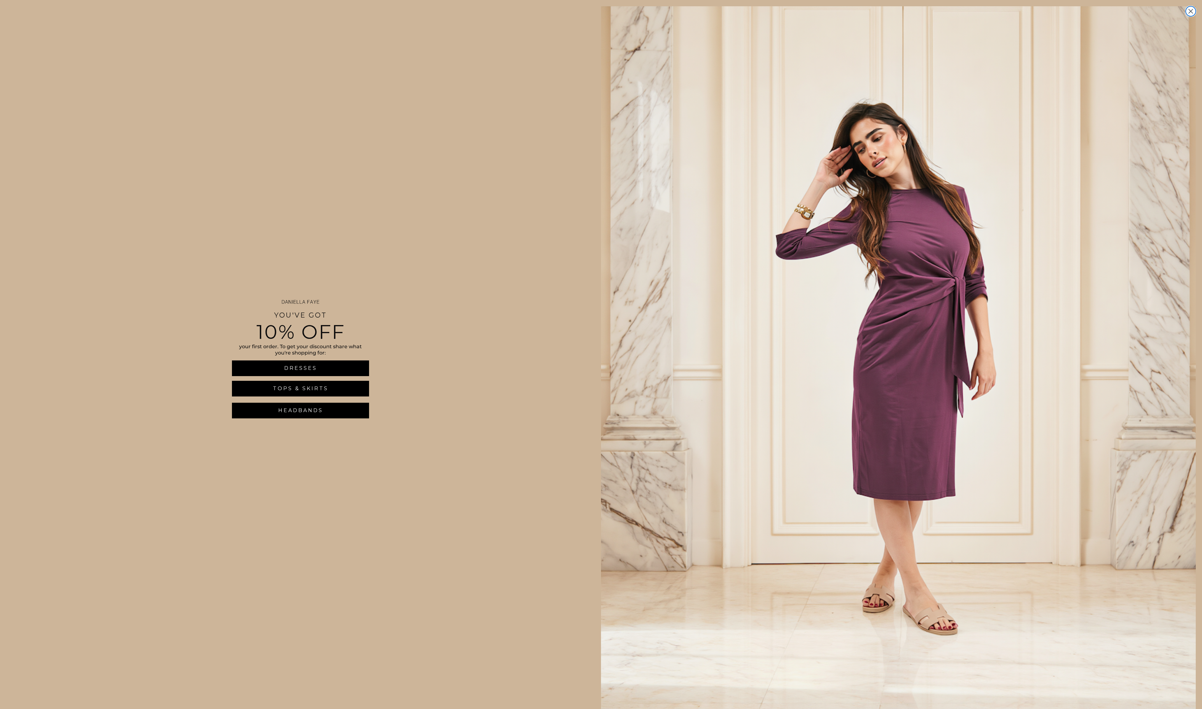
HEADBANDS (300, 410)
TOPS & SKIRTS (300, 388)
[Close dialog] (1191, 11)
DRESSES (300, 368)
